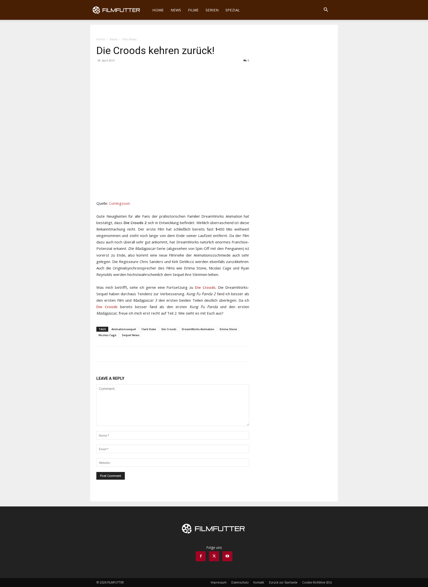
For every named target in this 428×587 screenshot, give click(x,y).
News (176, 9)
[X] (113, 72)
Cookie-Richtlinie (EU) (317, 582)
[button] (326, 10)
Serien (212, 9)
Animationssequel (123, 329)
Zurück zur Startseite (283, 582)
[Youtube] (227, 556)
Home (158, 9)
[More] (124, 72)
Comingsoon (119, 203)
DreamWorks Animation (198, 329)
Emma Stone (228, 329)
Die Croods (168, 329)
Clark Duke (148, 329)
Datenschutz (240, 582)
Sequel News (130, 335)
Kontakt (258, 582)
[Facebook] (101, 72)
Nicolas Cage (107, 335)
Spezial (232, 9)
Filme (193, 9)
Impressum (219, 582)
